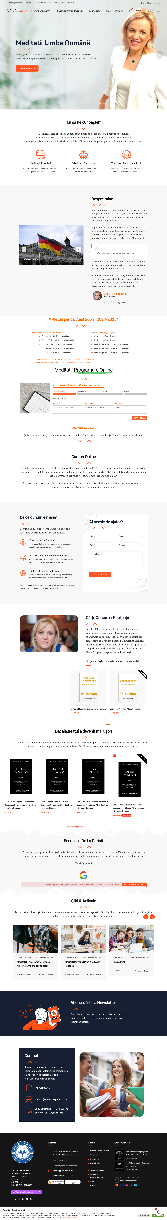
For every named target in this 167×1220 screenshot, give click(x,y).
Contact (119, 11)
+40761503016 (59, 1160)
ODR (92, 1186)
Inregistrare (94, 1155)
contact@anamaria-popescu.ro (19, 3)
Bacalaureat (23, 962)
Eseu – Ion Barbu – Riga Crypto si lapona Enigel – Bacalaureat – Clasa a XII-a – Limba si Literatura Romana (92, 804)
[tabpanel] (88, 693)
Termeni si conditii (97, 1170)
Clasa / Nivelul (89, 403)
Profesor (118, 403)
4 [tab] (81, 826)
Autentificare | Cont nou (151, 3)
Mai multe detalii (46, 971)
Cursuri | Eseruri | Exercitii (70, 11)
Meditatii (118, 971)
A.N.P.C (93, 1181)
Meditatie (56, 403)
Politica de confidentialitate (96, 1175)
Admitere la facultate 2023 (126, 962)
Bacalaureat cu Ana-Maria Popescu (125, 709)
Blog (108, 11)
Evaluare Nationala (74, 962)
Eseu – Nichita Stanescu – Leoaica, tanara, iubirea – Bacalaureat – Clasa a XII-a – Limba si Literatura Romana (57, 804)
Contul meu (94, 11)
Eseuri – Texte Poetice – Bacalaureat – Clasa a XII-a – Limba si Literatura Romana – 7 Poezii (20, 804)
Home (24, 11)
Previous (144, 915)
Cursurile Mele (95, 1163)
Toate (21, 971)
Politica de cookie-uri (69, 1217)
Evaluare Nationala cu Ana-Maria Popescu (88, 709)
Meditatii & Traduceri (41, 11)
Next (151, 915)
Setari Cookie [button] (144, 1215)
